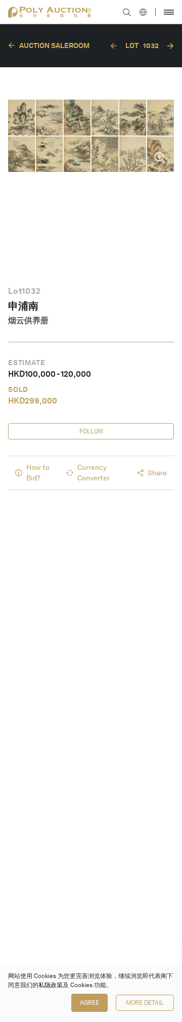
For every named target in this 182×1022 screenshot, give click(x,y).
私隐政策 (50, 985)
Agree (89, 1002)
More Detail (145, 1002)
